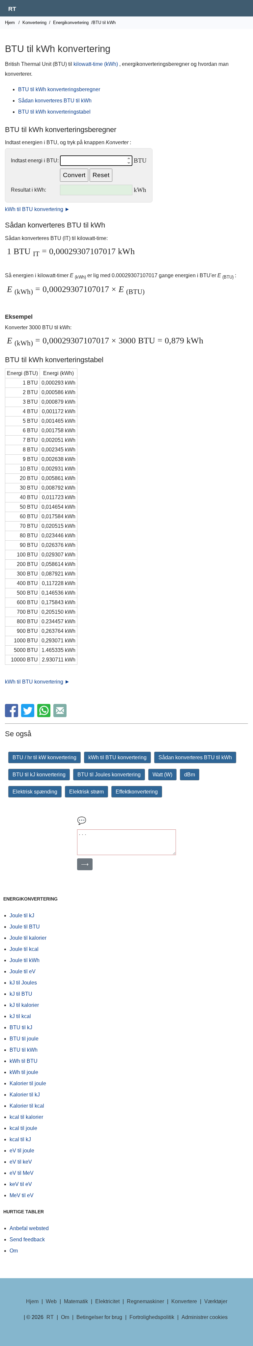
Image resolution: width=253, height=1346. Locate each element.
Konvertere (184, 1301)
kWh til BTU (24, 1061)
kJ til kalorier (24, 1005)
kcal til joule (23, 1128)
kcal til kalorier (26, 1117)
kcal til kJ (20, 1139)
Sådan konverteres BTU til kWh (55, 100)
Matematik (76, 1301)
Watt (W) (162, 774)
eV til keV (21, 1162)
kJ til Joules (23, 982)
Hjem (10, 22)
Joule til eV (23, 971)
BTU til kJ (21, 1027)
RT (12, 9)
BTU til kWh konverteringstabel (54, 112)
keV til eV (21, 1184)
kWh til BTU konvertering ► (37, 209)
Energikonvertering (71, 22)
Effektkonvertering (137, 791)
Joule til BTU (25, 926)
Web (51, 1301)
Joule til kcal (24, 949)
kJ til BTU (21, 994)
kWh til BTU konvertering (117, 757)
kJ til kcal (20, 1016)
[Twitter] (28, 715)
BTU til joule (24, 1038)
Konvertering (34, 22)
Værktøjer (215, 1301)
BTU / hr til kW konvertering (44, 757)
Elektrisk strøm (86, 791)
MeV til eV (22, 1195)
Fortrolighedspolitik (151, 1317)
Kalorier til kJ (25, 1094)
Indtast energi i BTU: (35, 160)
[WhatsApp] (44, 715)
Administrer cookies (205, 1317)
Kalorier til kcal (27, 1106)
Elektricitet (107, 1301)
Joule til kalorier (28, 938)
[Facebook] (12, 715)
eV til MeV (22, 1173)
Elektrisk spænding (35, 791)
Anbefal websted (29, 1228)
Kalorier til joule (28, 1083)
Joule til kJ (22, 915)
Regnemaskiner (145, 1301)
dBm (189, 774)
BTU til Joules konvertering (109, 774)
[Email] (60, 715)
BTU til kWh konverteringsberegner (59, 89)
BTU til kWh (24, 1050)
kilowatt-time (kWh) (95, 64)
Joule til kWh (25, 960)
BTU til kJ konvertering (39, 774)
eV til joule (22, 1150)
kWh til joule (24, 1072)
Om (14, 1250)
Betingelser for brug (99, 1317)
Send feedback (27, 1239)
